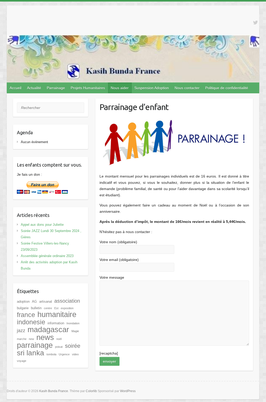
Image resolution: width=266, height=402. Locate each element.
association (67, 301)
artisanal (45, 301)
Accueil (15, 88)
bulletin (36, 308)
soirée (72, 346)
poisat (59, 346)
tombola (51, 354)
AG (34, 301)
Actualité (34, 88)
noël (59, 338)
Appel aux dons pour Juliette (42, 225)
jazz (21, 330)
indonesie (31, 322)
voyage (21, 360)
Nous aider (120, 88)
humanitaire (56, 314)
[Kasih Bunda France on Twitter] (255, 22)
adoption (23, 301)
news (45, 337)
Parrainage (56, 88)
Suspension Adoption (151, 88)
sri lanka (30, 353)
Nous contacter (187, 88)
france (26, 314)
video (75, 354)
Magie (75, 331)
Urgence (64, 354)
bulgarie (23, 308)
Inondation (72, 323)
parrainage (35, 345)
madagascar (48, 329)
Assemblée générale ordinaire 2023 (47, 256)
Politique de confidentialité (226, 88)
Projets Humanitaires (88, 88)
